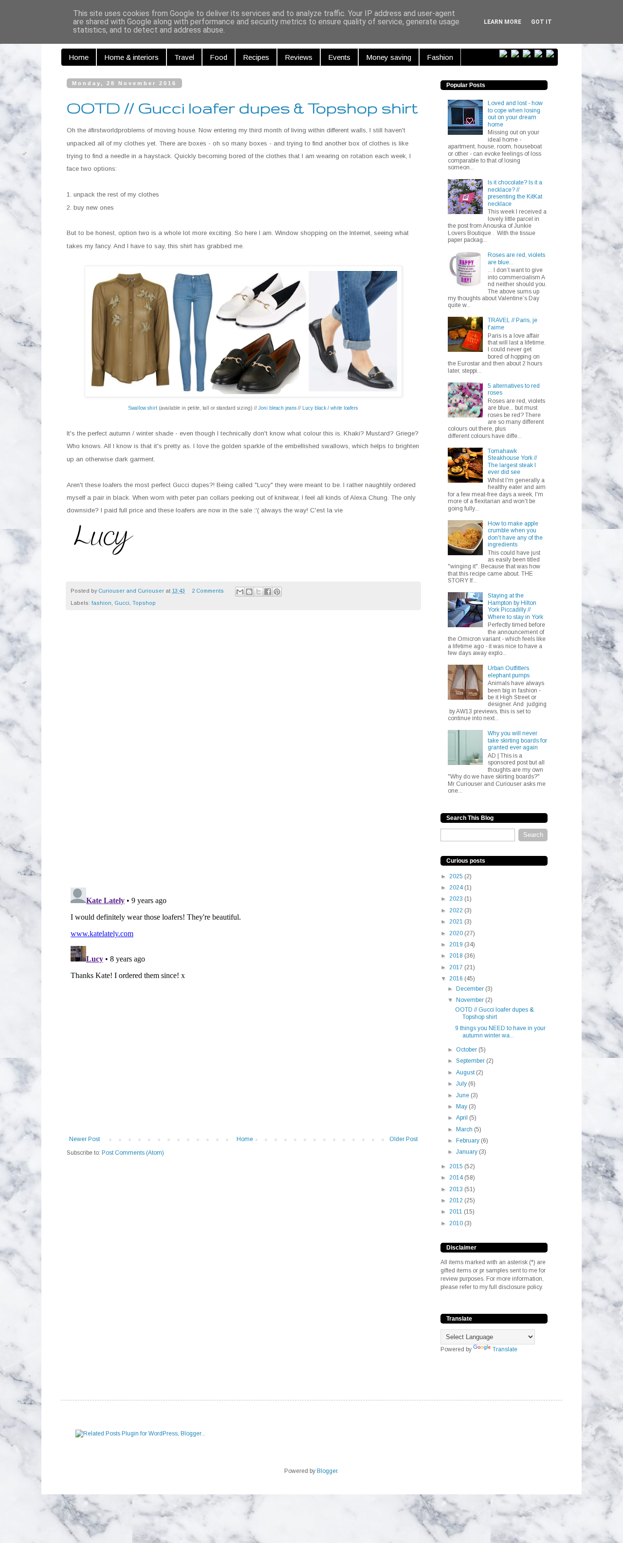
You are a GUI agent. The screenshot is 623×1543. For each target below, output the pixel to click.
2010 (456, 1223)
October (467, 1049)
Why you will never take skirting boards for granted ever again (517, 740)
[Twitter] (517, 54)
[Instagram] (540, 54)
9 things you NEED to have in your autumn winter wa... (500, 1031)
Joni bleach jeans (277, 408)
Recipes (256, 57)
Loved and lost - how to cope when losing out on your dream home (515, 113)
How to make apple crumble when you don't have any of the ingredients (515, 534)
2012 (456, 1200)
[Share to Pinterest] (277, 592)
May (462, 1106)
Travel (184, 57)
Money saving (388, 57)
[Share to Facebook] (268, 592)
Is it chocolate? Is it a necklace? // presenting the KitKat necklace (515, 193)
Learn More (502, 21)
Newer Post (84, 1139)
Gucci (121, 603)
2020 (456, 933)
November (470, 1000)
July (462, 1083)
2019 (456, 944)
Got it (541, 21)
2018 (456, 955)
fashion (101, 603)
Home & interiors (131, 57)
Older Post (403, 1139)
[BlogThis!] (249, 592)
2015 (456, 1166)
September (471, 1060)
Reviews (298, 57)
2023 (456, 898)
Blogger (327, 1471)
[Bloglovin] (505, 54)
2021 (456, 921)
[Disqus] (243, 753)
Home (79, 57)
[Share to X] (258, 592)
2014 (456, 1177)
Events (339, 57)
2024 (456, 887)
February (468, 1140)
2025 (456, 876)
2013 (456, 1189)
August (466, 1072)
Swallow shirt (142, 408)
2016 (456, 978)
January (467, 1151)
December (470, 988)
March (465, 1129)
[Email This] (240, 592)
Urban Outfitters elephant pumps (509, 671)
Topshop (144, 603)
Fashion (440, 57)
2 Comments (208, 591)
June (463, 1095)
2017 (456, 967)
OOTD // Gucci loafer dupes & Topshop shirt (494, 1013)
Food (218, 57)
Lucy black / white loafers (330, 408)
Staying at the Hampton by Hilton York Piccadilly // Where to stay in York (515, 606)
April (462, 1117)
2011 (456, 1211)
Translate (505, 1349)
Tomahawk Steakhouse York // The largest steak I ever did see (512, 461)
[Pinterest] (528, 54)
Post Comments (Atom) (133, 1152)
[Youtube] (552, 54)
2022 (456, 910)
